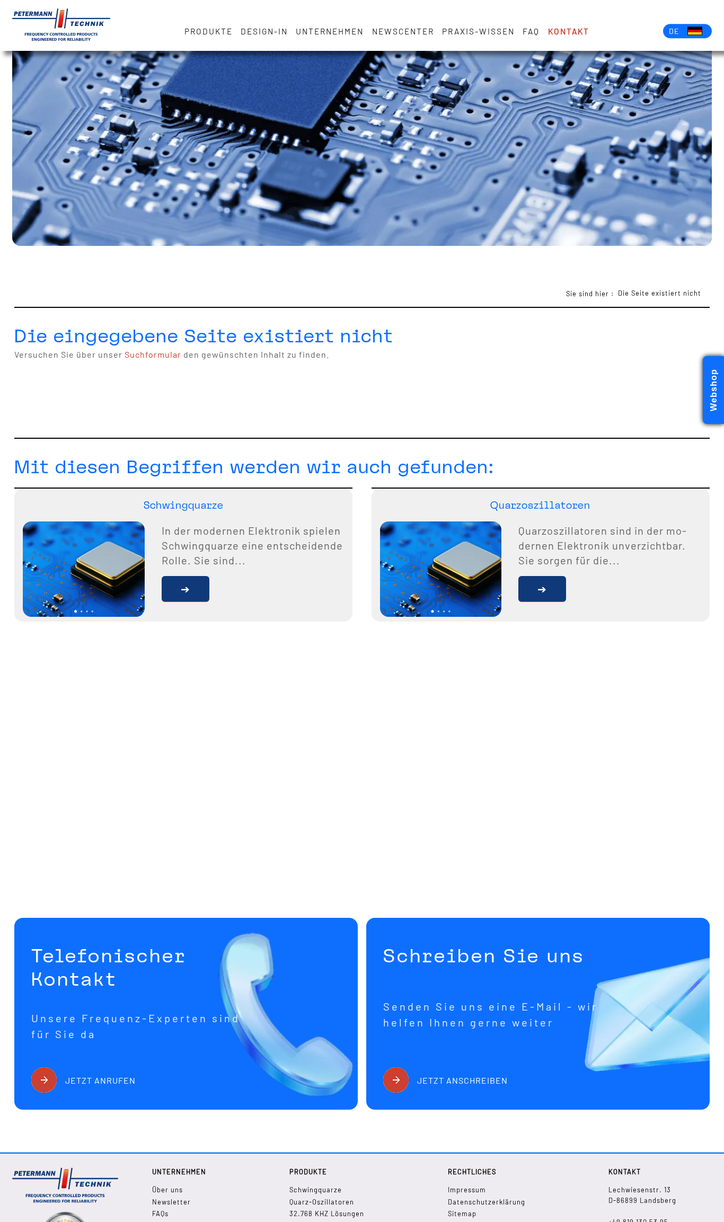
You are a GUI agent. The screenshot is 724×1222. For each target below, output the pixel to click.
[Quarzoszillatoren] (542, 589)
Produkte (208, 31)
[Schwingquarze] (185, 589)
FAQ (531, 31)
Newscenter (403, 31)
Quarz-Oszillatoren (321, 1202)
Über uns (167, 1189)
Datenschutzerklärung (486, 1202)
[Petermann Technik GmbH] (61, 25)
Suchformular (153, 354)
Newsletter (171, 1202)
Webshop (713, 390)
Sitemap (462, 1213)
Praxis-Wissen (478, 31)
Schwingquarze (315, 1189)
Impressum (467, 1189)
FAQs (160, 1213)
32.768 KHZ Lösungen (326, 1213)
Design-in (264, 31)
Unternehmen (330, 31)
